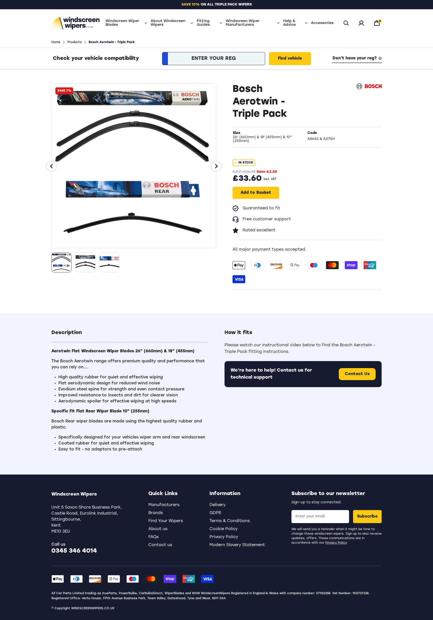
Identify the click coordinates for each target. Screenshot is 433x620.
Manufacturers (163, 505)
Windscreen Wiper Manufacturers (242, 23)
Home (55, 42)
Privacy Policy (336, 542)
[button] (129, 336)
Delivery (217, 505)
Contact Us (357, 374)
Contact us (160, 545)
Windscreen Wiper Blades (122, 23)
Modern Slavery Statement (237, 545)
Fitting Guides (203, 23)
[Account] (361, 23)
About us (157, 529)
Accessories (322, 23)
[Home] (75, 23)
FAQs (153, 537)
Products (74, 42)
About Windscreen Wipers (168, 23)
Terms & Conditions (229, 521)
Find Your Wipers (165, 521)
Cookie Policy (223, 529)
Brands (155, 513)
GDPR (215, 513)
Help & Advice (289, 23)
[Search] (346, 23)
